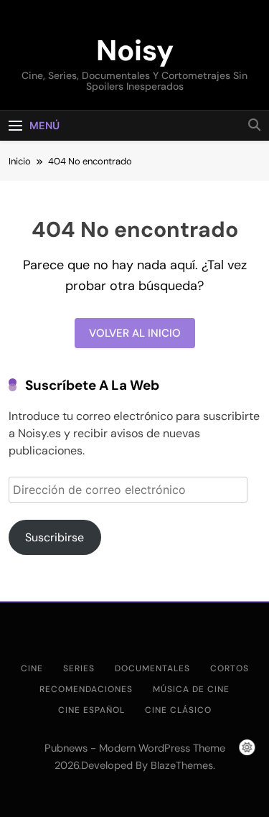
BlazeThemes (182, 765)
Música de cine (191, 689)
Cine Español (91, 710)
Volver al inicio (135, 333)
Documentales (152, 668)
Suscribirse (54, 537)
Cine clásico (178, 710)
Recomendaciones (86, 689)
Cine (32, 668)
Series (79, 668)
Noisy (135, 50)
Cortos (229, 668)
